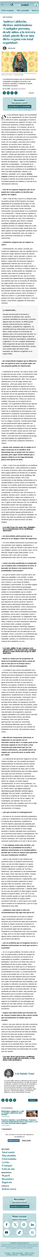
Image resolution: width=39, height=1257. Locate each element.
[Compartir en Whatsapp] (4, 92)
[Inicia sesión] (35, 4)
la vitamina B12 (30, 278)
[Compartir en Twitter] (16, 92)
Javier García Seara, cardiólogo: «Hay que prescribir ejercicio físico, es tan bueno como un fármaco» (19, 1058)
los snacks (12, 685)
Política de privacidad (17, 1253)
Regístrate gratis (13, 1140)
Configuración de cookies (26, 1254)
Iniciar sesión (26, 1140)
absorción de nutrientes (23, 824)
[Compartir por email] (8, 92)
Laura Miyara (5, 1116)
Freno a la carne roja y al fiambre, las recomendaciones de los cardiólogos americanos (19, 529)
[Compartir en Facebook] (12, 92)
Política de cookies (29, 1253)
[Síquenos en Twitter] (15, 1224)
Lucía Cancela (5, 1125)
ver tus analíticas (26, 475)
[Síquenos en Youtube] (6, 1232)
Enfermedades (7, 11)
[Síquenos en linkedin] (32, 1224)
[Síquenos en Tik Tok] (19, 1232)
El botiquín (7, 1165)
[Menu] (2, 5)
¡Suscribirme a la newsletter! (19, 107)
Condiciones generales (12, 1254)
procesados (27, 587)
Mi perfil (6, 1175)
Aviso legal (7, 1253)
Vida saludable (23, 11)
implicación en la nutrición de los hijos (15, 204)
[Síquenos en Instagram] (24, 1224)
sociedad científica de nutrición (12, 223)
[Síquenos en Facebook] (6, 1224)
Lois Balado (11, 48)
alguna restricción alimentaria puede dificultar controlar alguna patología (17, 791)
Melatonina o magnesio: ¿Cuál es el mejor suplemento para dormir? (12, 1113)
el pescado (23, 120)
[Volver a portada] (19, 5)
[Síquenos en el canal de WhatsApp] (32, 1232)
